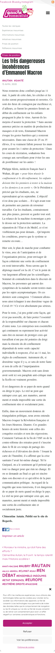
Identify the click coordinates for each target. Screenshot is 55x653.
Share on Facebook (4, 529)
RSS (53, 2)
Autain (8, 80)
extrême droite (14, 584)
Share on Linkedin (15, 529)
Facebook (5, 1)
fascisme (32, 584)
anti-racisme (11, 566)
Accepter (27, 623)
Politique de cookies (26, 647)
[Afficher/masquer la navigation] (48, 13)
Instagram (27, 1)
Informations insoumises (13, 35)
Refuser (27, 631)
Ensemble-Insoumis (32, 575)
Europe (35, 579)
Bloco (6, 571)
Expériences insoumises (12, 30)
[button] (50, 589)
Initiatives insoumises (11, 39)
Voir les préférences (27, 639)
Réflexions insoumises (12, 48)
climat (24, 571)
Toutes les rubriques (11, 26)
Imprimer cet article (13, 536)
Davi (33, 571)
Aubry (26, 566)
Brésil (14, 571)
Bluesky (16, 1)
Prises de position (10, 43)
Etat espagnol (14, 580)
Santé (19, 80)
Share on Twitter (7, 529)
